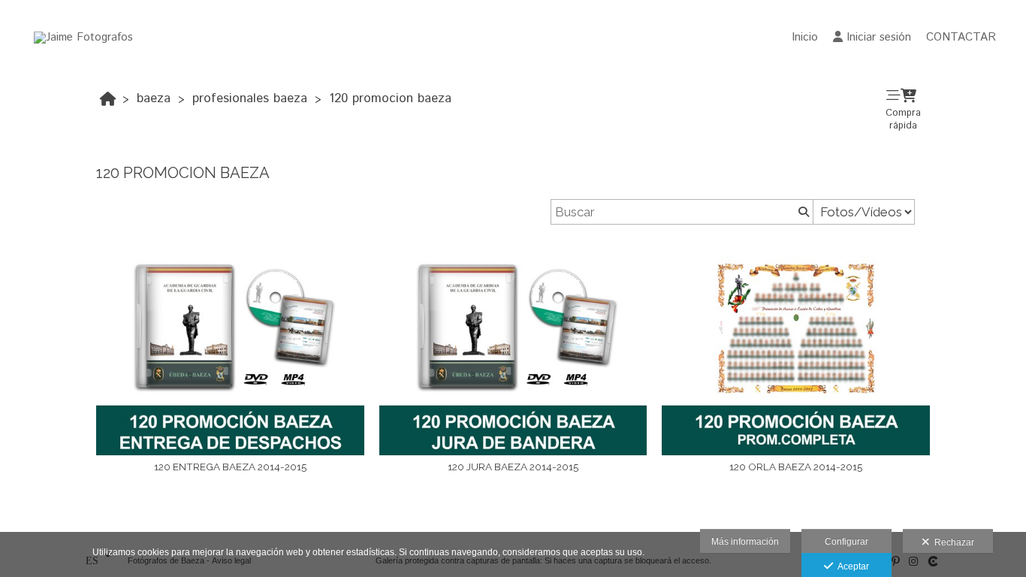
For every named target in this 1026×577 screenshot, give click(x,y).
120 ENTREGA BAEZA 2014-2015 (230, 467)
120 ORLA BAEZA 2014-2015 (795, 467)
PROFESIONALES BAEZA (249, 98)
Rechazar (952, 542)
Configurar (846, 541)
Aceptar (851, 566)
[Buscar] (802, 212)
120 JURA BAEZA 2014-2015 (513, 467)
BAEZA (153, 98)
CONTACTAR (961, 37)
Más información (745, 541)
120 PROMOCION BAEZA (390, 98)
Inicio (805, 37)
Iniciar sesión (878, 37)
